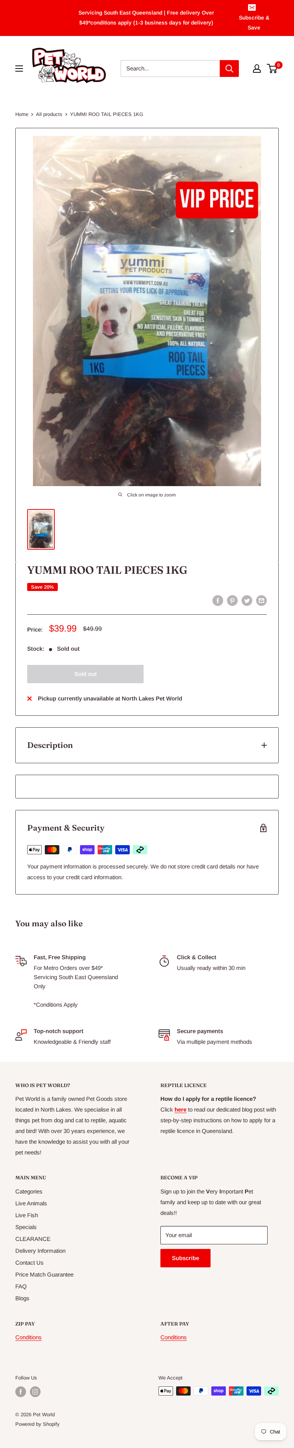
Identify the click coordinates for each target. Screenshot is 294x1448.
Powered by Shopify (37, 1424)
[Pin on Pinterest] (232, 600)
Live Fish (26, 1215)
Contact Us (29, 1262)
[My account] (257, 68)
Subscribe (185, 1258)
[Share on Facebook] (217, 600)
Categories (28, 1191)
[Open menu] (19, 68)
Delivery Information (40, 1250)
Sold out (85, 674)
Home (21, 114)
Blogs (22, 1298)
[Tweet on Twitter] (247, 600)
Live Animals (31, 1203)
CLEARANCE (33, 1239)
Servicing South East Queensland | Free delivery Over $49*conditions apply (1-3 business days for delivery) (146, 18)
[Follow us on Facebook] (20, 1391)
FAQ (21, 1286)
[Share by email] (261, 600)
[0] (272, 68)
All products (49, 114)
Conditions (28, 1337)
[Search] (229, 68)
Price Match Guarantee (44, 1274)
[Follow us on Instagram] (35, 1391)
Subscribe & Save (254, 23)
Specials (26, 1227)
